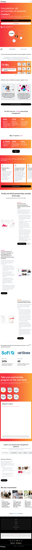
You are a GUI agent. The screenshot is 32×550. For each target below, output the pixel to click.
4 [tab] (16, 74)
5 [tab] (17, 74)
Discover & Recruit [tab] (5, 452)
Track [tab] (20, 452)
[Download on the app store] (12, 543)
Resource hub (16, 513)
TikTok (19, 540)
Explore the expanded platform (16, 104)
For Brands (16, 521)
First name (4, 410)
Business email (5, 416)
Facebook (15, 540)
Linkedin (10, 540)
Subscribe (16, 537)
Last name (4, 413)
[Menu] (30, 1)
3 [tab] (15, 74)
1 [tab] (12, 74)
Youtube (17, 540)
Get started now (16, 23)
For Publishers (16, 523)
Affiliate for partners (29, 244)
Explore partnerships (16, 186)
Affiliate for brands (22, 243)
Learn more (4, 293)
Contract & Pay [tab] (13, 452)
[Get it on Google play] (19, 543)
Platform (16, 519)
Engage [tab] (25, 452)
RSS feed (21, 540)
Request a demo (16, 20)
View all (30, 344)
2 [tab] (14, 74)
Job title (4, 420)
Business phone (5, 423)
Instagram (13, 540)
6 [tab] (19, 74)
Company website (5, 432)
